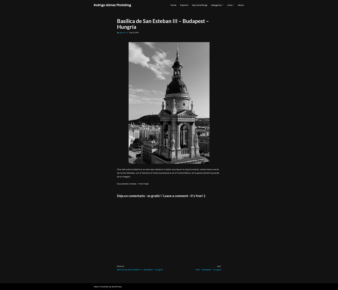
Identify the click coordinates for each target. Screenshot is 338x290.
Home (173, 5)
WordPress (117, 286)
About (241, 5)
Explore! (184, 5)
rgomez (122, 32)
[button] (222, 5)
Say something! (199, 5)
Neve (96, 286)
